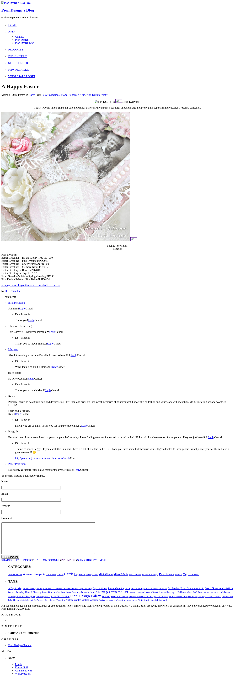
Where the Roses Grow (126, 600)
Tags (186, 574)
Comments (24, 670)
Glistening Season (40, 592)
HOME (12, 25)
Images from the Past (114, 592)
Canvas (60, 574)
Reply (22, 308)
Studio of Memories (178, 596)
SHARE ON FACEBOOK (16, 560)
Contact (19, 36)
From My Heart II (24, 592)
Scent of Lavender (119, 596)
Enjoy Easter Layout (13, 285)
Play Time (106, 597)
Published (178, 575)
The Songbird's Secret (23, 600)
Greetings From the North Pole (86, 592)
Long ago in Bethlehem (176, 592)
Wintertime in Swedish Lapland (152, 600)
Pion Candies (135, 574)
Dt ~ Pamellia (12, 291)
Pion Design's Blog (17, 10)
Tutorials (194, 574)
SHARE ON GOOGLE (46, 560)
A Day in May (15, 588)
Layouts (79, 574)
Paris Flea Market (60, 596)
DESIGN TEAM (17, 56)
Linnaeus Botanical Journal (156, 592)
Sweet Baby (192, 597)
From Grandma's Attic (73, 94)
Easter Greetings (51, 94)
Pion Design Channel (19, 645)
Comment (6, 518)
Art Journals (51, 575)
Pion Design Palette (97, 94)
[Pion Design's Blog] (16, 2)
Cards (32, 94)
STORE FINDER (18, 62)
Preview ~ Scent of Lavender (43, 285)
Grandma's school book (59, 592)
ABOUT (13, 31)
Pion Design (22, 39)
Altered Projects (34, 574)
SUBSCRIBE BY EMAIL (91, 560)
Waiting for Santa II (107, 600)
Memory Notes (92, 574)
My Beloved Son (213, 592)
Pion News (166, 574)
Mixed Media (121, 574)
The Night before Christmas (209, 596)
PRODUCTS (15, 49)
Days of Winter (100, 588)
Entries (21, 667)
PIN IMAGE (68, 560)
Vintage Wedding (90, 599)
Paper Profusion (17, 463)
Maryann (13, 349)
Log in (18, 664)
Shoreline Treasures (137, 596)
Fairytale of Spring (135, 588)
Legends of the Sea (136, 592)
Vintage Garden (73, 599)
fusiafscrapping (16, 302)
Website (5, 505)
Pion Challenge (150, 574)
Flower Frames (151, 588)
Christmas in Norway (52, 588)
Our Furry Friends (43, 597)
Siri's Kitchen (162, 597)
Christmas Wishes (69, 588)
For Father (162, 588)
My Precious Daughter (24, 596)
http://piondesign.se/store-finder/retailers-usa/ (39, 458)
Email (4, 493)
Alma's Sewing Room (32, 588)
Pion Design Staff (24, 42)
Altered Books (15, 574)
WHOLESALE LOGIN (21, 76)
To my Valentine (57, 600)
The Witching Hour (41, 600)
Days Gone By (85, 588)
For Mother (174, 588)
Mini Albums (106, 574)
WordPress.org (23, 673)
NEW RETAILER (18, 69)
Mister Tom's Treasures (196, 592)
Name (4, 481)
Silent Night (151, 596)
